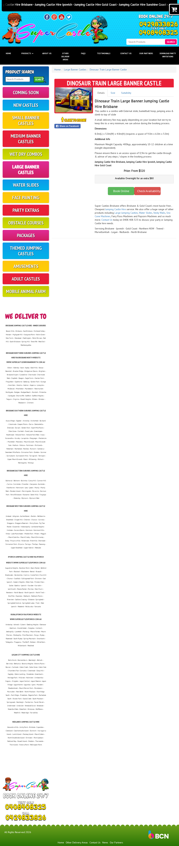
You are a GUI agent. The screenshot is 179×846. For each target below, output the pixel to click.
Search (171, 41)
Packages (26, 235)
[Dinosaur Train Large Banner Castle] (73, 99)
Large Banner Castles (25, 169)
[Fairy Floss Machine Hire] (157, 216)
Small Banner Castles (26, 120)
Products (26, 53)
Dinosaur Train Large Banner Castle (108, 69)
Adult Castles (26, 278)
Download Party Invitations (168, 55)
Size (113, 92)
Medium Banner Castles (26, 139)
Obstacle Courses (26, 222)
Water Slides (26, 185)
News (105, 842)
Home (8, 53)
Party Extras (26, 210)
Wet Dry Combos (26, 154)
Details (101, 92)
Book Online (121, 191)
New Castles (25, 105)
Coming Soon (26, 92)
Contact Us (125, 53)
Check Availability (148, 191)
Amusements (25, 266)
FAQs (83, 53)
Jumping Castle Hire (115, 209)
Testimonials (103, 53)
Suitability (126, 92)
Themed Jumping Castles (26, 251)
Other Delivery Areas (65, 56)
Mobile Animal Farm (26, 291)
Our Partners (146, 53)
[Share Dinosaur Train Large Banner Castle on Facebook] (73, 126)
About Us (46, 53)
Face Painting (25, 197)
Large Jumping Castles (126, 212)
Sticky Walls (159, 212)
